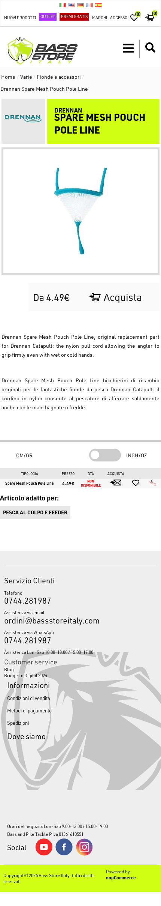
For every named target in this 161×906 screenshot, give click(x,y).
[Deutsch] (80, 4)
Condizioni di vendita (28, 698)
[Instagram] (84, 854)
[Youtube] (43, 854)
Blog (9, 669)
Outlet (47, 16)
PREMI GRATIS (74, 16)
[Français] (89, 4)
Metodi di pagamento (29, 710)
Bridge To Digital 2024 (25, 675)
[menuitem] (80, 669)
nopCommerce (121, 877)
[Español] (98, 4)
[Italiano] (62, 4)
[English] (71, 4)
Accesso (118, 17)
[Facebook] (64, 853)
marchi (99, 17)
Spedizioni (18, 723)
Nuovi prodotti (20, 17)
